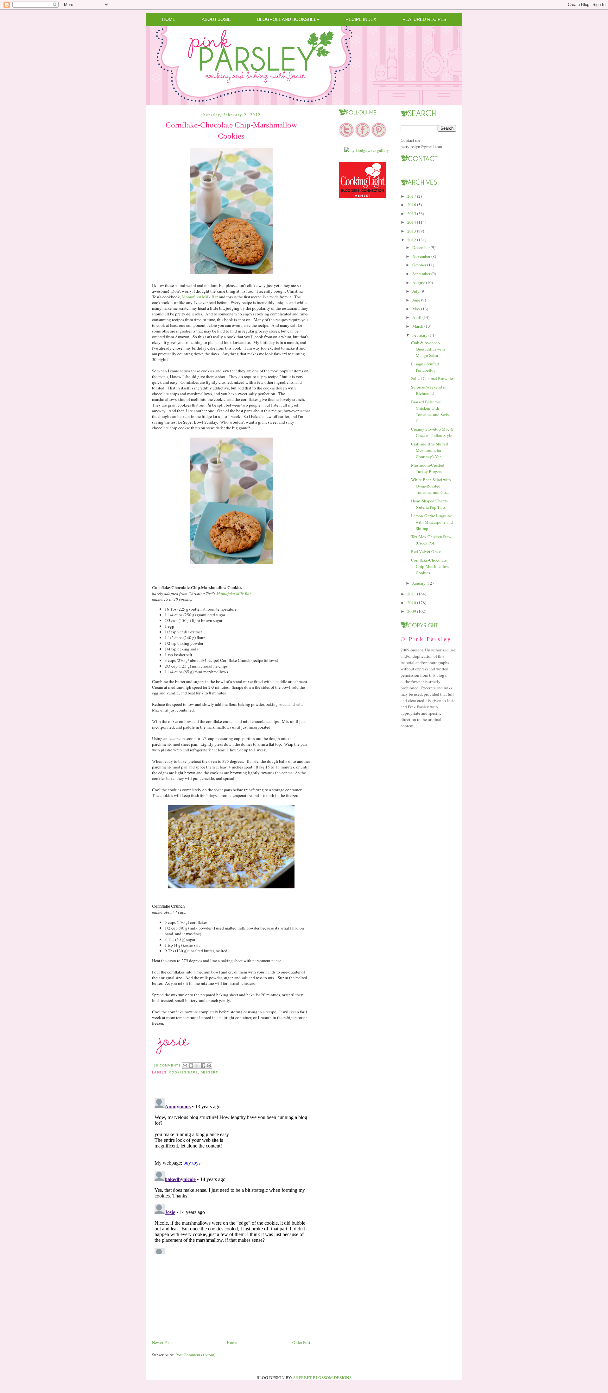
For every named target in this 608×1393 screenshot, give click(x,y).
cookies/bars (183, 1072)
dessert (209, 1072)
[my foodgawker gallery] (366, 150)
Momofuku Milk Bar (199, 297)
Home (168, 19)
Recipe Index (360, 19)
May (416, 309)
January (419, 583)
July (416, 291)
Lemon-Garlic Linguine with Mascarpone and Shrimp (432, 522)
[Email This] (185, 1065)
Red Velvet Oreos (426, 551)
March (417, 326)
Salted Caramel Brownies (432, 378)
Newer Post (162, 1342)
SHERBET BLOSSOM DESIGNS (322, 1377)
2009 (411, 611)
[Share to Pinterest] (209, 1065)
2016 (411, 205)
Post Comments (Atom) (195, 1355)
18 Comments (167, 1065)
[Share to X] (197, 1065)
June (416, 300)
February (420, 335)
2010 (411, 603)
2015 (411, 213)
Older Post (301, 1342)
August (418, 282)
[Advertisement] (199, 1294)
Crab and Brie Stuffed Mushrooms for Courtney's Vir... (429, 450)
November (421, 256)
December (421, 247)
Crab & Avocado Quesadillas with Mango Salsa (428, 349)
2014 (411, 222)
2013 (411, 231)
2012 (411, 240)
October (419, 265)
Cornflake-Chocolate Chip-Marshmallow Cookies (231, 130)
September (421, 274)
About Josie (216, 19)
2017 (411, 196)
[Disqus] (231, 1175)
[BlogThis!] (191, 1065)
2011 (411, 594)
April (416, 317)
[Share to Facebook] (203, 1065)
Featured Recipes (424, 19)
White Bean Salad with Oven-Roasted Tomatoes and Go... (431, 486)
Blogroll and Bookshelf (288, 19)
